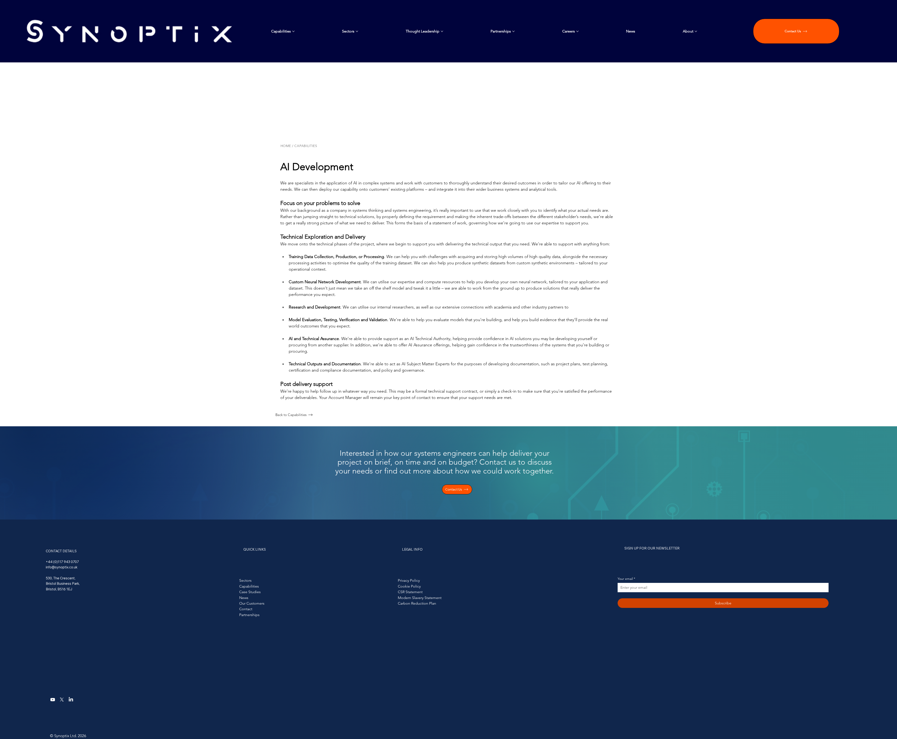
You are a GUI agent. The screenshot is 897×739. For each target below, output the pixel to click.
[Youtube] (52, 699)
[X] (61, 699)
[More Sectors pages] (357, 31)
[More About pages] (696, 31)
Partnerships (249, 615)
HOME (286, 146)
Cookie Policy (409, 586)
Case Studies (250, 592)
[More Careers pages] (577, 31)
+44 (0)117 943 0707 (62, 562)
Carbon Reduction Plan (417, 603)
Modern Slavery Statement (419, 598)
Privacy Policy (409, 580)
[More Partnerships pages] (513, 31)
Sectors (245, 580)
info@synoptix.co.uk (61, 567)
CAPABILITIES (306, 146)
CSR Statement (410, 592)
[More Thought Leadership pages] (442, 31)
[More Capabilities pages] (293, 31)
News (243, 598)
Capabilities (249, 586)
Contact (245, 609)
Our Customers (251, 603)
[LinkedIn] (71, 699)
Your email (626, 579)
